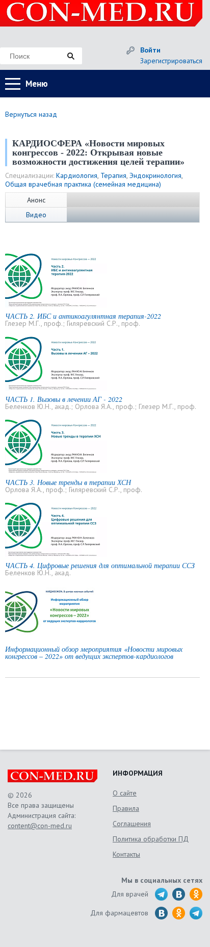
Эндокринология (155, 175)
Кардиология (76, 175)
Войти (150, 50)
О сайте (125, 793)
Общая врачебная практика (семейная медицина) (83, 184)
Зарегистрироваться (171, 60)
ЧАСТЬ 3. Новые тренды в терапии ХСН (68, 482)
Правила (126, 808)
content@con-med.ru (40, 825)
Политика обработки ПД (151, 838)
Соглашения (132, 823)
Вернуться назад (31, 114)
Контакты (126, 854)
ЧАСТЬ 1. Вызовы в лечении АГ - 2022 (63, 399)
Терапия (113, 175)
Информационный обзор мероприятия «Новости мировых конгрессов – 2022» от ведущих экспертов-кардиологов (93, 652)
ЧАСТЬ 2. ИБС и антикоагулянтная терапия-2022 (83, 316)
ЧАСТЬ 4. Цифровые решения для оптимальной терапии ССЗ (100, 565)
